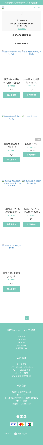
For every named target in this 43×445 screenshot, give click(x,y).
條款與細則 (21, 345)
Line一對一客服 (21, 373)
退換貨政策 (21, 339)
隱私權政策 (21, 342)
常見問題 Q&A (21, 348)
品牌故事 (21, 336)
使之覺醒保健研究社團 (21, 376)
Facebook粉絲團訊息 (21, 370)
